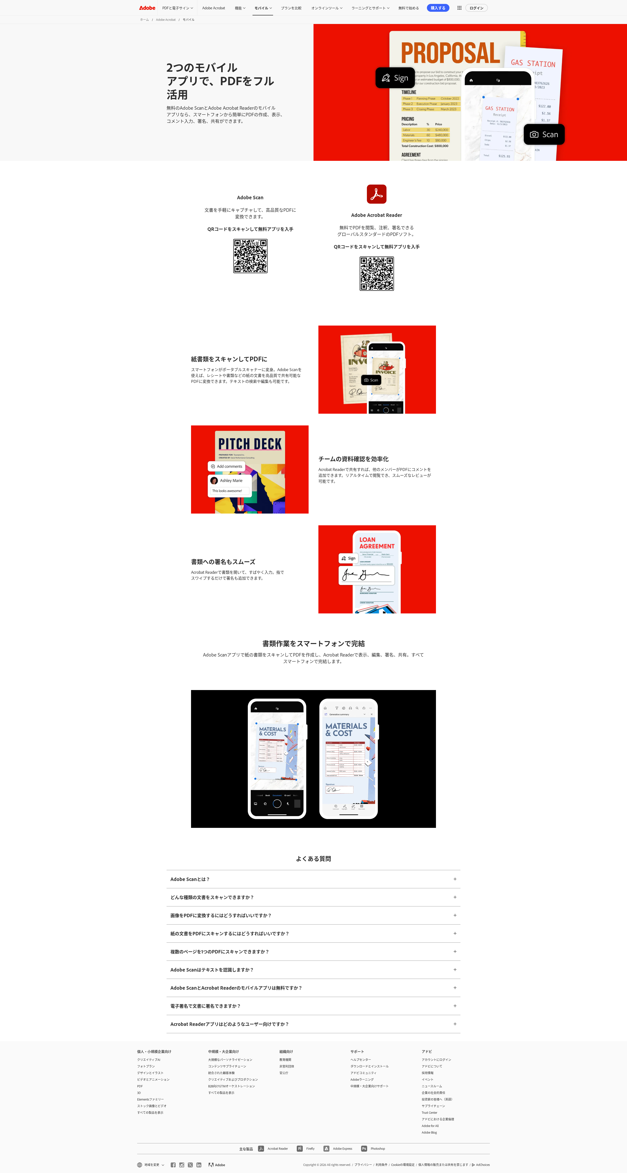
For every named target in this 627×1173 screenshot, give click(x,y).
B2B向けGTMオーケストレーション (231, 1086)
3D (139, 1093)
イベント (428, 1079)
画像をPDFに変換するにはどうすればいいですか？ (221, 915)
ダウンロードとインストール (369, 1066)
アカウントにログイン (436, 1059)
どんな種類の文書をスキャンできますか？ (212, 897)
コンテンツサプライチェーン (227, 1066)
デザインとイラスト (150, 1073)
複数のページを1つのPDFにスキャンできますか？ (219, 951)
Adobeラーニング (362, 1079)
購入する (438, 8)
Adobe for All (430, 1126)
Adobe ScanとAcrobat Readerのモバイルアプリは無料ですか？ (236, 987)
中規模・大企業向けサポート (369, 1086)
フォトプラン (146, 1066)
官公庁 (283, 1073)
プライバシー (363, 1164)
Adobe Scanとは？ (190, 879)
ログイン (476, 7)
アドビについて (432, 1066)
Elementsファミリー (150, 1099)
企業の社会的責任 (433, 1093)
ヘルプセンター (360, 1059)
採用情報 (428, 1073)
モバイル (261, 7)
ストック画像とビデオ (152, 1106)
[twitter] (190, 1164)
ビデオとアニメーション (153, 1079)
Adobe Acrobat (213, 7)
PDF (140, 1086)
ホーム (144, 19)
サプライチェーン (433, 1106)
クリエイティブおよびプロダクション (233, 1079)
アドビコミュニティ (363, 1073)
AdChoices (483, 1164)
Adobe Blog (429, 1132)
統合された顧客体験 (221, 1073)
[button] (459, 8)
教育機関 (285, 1059)
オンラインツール (325, 7)
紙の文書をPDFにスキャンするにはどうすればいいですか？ (229, 933)
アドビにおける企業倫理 (438, 1119)
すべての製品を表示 (150, 1112)
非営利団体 (286, 1066)
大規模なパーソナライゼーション (230, 1059)
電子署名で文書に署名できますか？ (205, 1005)
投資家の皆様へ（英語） (438, 1099)
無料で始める (408, 7)
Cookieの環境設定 (403, 1164)
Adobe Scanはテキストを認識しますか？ (212, 969)
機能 (238, 7)
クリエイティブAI (148, 1059)
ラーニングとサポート (368, 7)
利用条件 (381, 1164)
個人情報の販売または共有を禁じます (443, 1164)
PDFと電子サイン (175, 7)
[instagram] (181, 1164)
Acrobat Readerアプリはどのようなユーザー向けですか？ (229, 1024)
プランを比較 (291, 7)
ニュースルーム (432, 1086)
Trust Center (429, 1112)
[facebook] (173, 1164)
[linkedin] (198, 1164)
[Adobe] (147, 7)
